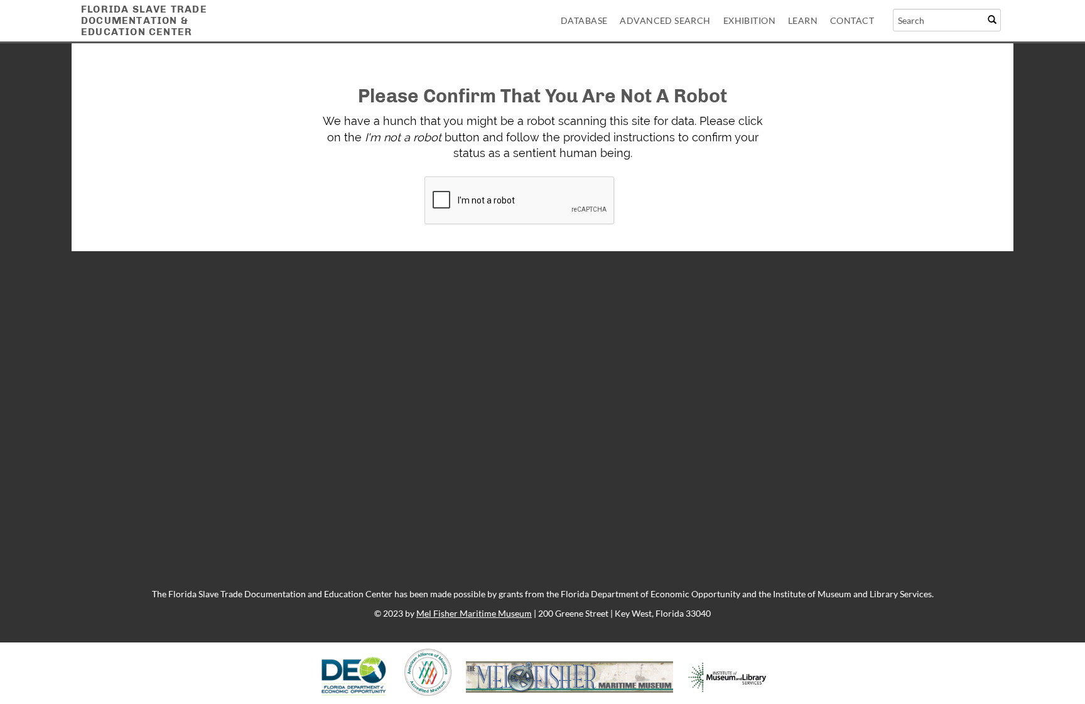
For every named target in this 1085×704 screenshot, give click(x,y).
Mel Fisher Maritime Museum (474, 613)
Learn (803, 20)
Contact (852, 20)
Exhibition (749, 20)
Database (584, 20)
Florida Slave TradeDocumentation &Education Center (144, 20)
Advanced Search (665, 20)
